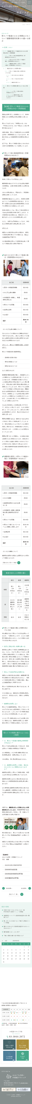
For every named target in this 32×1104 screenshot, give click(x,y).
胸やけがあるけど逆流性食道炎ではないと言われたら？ (17, 927)
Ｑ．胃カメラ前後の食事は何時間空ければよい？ (14, 92)
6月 (6, 940)
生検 (12, 441)
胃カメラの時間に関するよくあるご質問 (15, 86)
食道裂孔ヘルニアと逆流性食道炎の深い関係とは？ (17, 916)
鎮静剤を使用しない (13, 82)
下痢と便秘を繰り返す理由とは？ (14, 935)
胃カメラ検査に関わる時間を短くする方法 (15, 71)
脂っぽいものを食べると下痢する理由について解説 (17, 921)
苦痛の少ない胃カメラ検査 (9, 562)
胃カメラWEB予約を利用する (14, 79)
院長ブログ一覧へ (13, 894)
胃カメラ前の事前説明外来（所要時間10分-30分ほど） (15, 56)
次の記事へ (24, 888)
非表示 (10, 47)
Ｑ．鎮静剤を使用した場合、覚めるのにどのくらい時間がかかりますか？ (14, 96)
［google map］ (24, 1083)
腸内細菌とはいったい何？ (12, 932)
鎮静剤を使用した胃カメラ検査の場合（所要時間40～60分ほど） (15, 64)
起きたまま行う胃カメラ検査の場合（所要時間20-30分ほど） (15, 60)
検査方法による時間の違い (12, 68)
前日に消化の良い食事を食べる (14, 76)
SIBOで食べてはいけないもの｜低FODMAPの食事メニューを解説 (14, 911)
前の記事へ (9, 888)
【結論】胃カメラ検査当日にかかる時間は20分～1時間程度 (15, 52)
